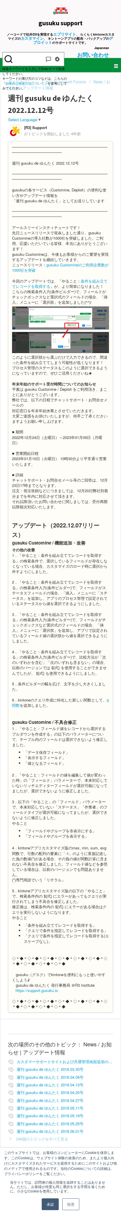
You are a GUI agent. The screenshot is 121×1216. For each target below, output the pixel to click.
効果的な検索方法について (25, 83)
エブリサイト (64, 34)
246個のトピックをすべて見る (42, 1139)
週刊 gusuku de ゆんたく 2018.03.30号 (50, 1069)
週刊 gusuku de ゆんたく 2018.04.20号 (50, 1092)
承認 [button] (50, 1204)
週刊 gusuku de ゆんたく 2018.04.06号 (50, 1077)
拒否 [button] (70, 1204)
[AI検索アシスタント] (48, 59)
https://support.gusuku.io (37, 990)
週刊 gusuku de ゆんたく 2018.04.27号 (50, 1100)
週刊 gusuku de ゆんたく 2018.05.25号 (50, 1123)
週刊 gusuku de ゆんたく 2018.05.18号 (50, 1115)
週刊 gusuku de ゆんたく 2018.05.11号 (50, 1108)
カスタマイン (32, 38)
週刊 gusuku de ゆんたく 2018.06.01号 (50, 1131)
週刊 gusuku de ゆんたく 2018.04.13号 (50, 1085)
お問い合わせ (93, 55)
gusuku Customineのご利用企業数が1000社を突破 (60, 267)
